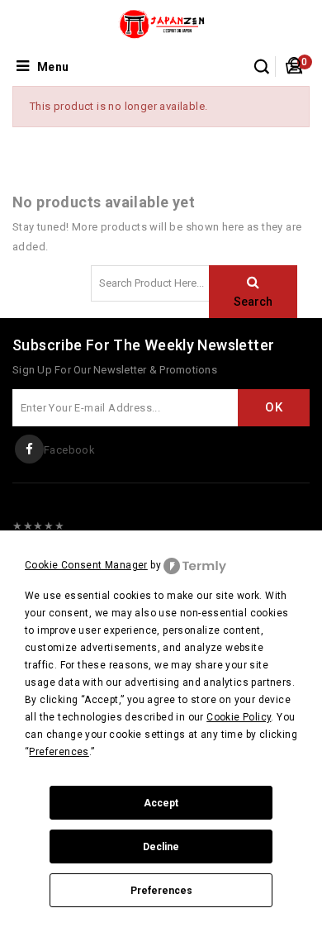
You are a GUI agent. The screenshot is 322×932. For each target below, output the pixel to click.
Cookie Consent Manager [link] (86, 565)
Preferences (161, 890)
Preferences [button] (58, 752)
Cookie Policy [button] (238, 717)
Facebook (69, 450)
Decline (161, 847)
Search (253, 301)
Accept (161, 803)
